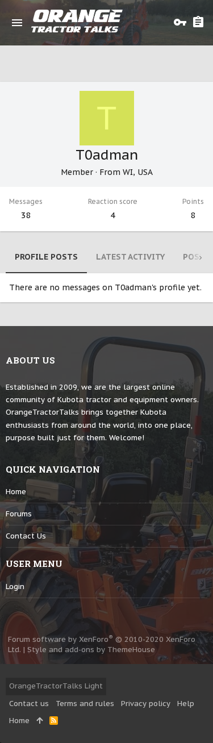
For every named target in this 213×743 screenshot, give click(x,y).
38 (26, 215)
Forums (19, 514)
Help (185, 703)
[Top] (39, 720)
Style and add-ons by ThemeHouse (91, 649)
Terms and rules (85, 703)
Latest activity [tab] (130, 257)
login (15, 586)
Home (16, 491)
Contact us (26, 536)
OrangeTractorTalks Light (56, 686)
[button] (17, 23)
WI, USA (138, 172)
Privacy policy (145, 703)
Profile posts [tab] (46, 257)
